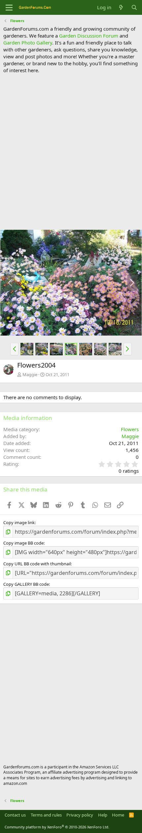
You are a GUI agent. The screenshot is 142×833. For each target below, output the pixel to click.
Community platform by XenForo (57, 826)
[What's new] (121, 7)
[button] (14, 349)
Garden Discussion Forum (88, 35)
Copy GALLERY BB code (26, 584)
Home (118, 815)
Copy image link (19, 522)
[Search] (134, 7)
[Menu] (9, 7)
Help (102, 815)
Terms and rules (46, 815)
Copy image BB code (23, 543)
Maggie (29, 374)
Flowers (130, 429)
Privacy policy (79, 815)
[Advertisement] (71, 152)
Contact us (15, 815)
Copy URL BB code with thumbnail (37, 564)
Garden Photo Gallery (27, 42)
